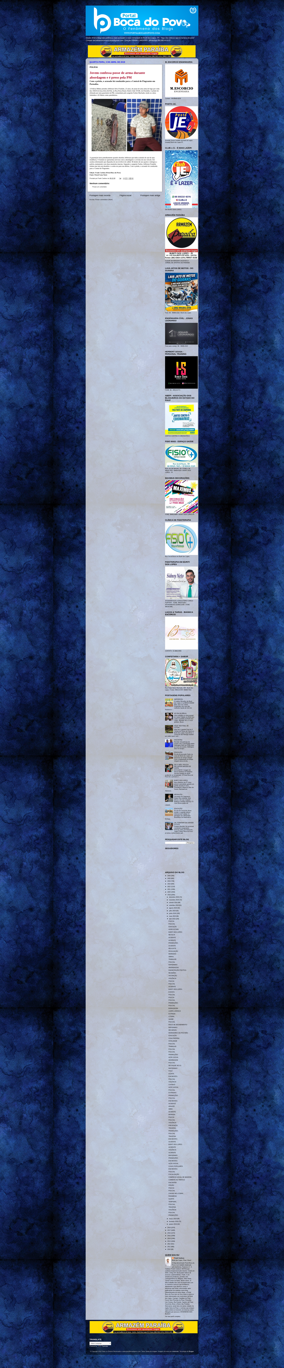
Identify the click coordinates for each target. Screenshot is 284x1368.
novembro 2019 (174, 900)
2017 (169, 1230)
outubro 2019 (173, 902)
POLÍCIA (171, 921)
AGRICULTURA (174, 929)
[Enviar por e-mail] (124, 178)
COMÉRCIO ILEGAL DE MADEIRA (180, 1177)
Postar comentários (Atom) (104, 199)
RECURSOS (173, 1030)
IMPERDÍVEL (178, 699)
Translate (105, 1346)
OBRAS (171, 957)
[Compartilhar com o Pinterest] (132, 178)
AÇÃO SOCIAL (173, 1057)
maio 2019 (172, 916)
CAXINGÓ (172, 1084)
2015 (169, 1235)
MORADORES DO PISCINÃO (178, 1033)
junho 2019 (173, 913)
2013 (169, 1241)
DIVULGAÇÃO (173, 951)
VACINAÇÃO (173, 975)
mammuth (175, 1351)
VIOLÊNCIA (172, 978)
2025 (169, 878)
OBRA (171, 1109)
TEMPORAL (173, 1202)
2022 (169, 886)
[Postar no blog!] (126, 178)
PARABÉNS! (173, 1196)
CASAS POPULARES (176, 1166)
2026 (169, 875)
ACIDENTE (172, 937)
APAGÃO (172, 1106)
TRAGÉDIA (172, 1128)
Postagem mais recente (100, 195)
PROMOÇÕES (173, 943)
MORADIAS (172, 954)
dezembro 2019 (174, 897)
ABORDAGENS (174, 967)
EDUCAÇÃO (178, 752)
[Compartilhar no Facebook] (130, 178)
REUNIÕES (172, 973)
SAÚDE (171, 1019)
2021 (169, 889)
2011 (169, 1246)
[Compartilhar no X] (128, 178)
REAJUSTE (172, 948)
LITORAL (172, 1016)
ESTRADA (172, 1014)
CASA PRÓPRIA (174, 1038)
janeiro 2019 (173, 1224)
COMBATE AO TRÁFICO (177, 1180)
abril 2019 (172, 919)
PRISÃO (171, 1185)
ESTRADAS (172, 1093)
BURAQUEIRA (173, 1008)
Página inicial (125, 195)
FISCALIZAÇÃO (174, 1174)
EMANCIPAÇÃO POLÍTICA (177, 970)
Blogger (191, 1351)
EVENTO (172, 992)
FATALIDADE (173, 1041)
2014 (169, 1238)
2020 (169, 892)
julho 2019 (172, 911)
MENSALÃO (178, 794)
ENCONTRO (178, 740)
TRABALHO (172, 959)
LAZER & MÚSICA (175, 1011)
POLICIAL (172, 924)
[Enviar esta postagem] (120, 178)
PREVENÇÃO (173, 1125)
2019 (169, 895)
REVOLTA (172, 935)
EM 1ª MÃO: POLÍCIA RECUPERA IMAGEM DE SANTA (182, 766)
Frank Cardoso (179, 1258)
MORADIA (172, 1114)
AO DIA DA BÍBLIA (180, 713)
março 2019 (173, 1219)
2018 (169, 1227)
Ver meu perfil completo (172, 1316)
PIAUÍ (170, 1071)
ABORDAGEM (173, 1060)
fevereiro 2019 (174, 1221)
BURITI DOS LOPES (181, 780)
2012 (169, 1244)
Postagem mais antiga (150, 195)
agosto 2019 (173, 908)
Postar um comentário (99, 187)
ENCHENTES (173, 1076)
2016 (169, 1233)
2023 (169, 884)
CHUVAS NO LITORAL (176, 1193)
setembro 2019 (174, 905)
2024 (169, 881)
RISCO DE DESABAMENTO (178, 1025)
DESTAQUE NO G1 (175, 1065)
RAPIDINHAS (173, 965)
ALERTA (171, 1074)
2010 (169, 1249)
